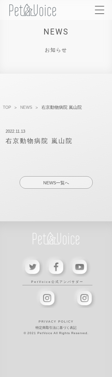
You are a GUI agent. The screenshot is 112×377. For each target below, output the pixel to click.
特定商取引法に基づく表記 (56, 327)
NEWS (26, 107)
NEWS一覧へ (56, 182)
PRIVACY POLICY (56, 321)
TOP (7, 107)
